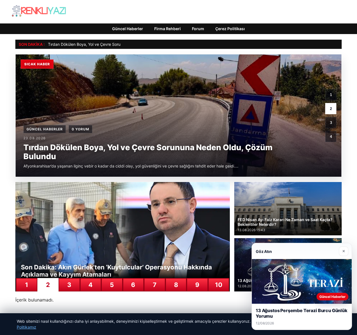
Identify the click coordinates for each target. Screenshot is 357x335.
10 (218, 284)
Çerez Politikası (230, 28)
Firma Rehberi (167, 28)
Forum (198, 28)
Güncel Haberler (127, 28)
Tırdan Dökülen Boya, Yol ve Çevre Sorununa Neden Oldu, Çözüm (108, 44)
